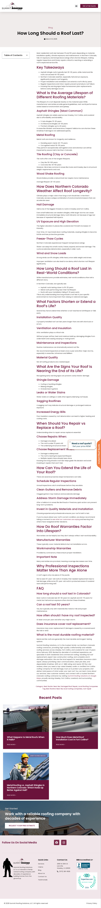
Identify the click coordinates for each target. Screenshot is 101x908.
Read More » (11, 745)
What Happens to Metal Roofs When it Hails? (25, 738)
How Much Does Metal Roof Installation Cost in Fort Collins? (72, 738)
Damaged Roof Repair (69, 686)
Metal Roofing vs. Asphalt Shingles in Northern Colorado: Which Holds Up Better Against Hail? (25, 788)
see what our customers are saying (66, 519)
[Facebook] (56, 842)
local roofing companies (73, 689)
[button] (76, 6)
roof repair (87, 689)
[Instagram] (63, 842)
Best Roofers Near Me (54, 689)
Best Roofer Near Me (52, 686)
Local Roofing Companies (88, 686)
